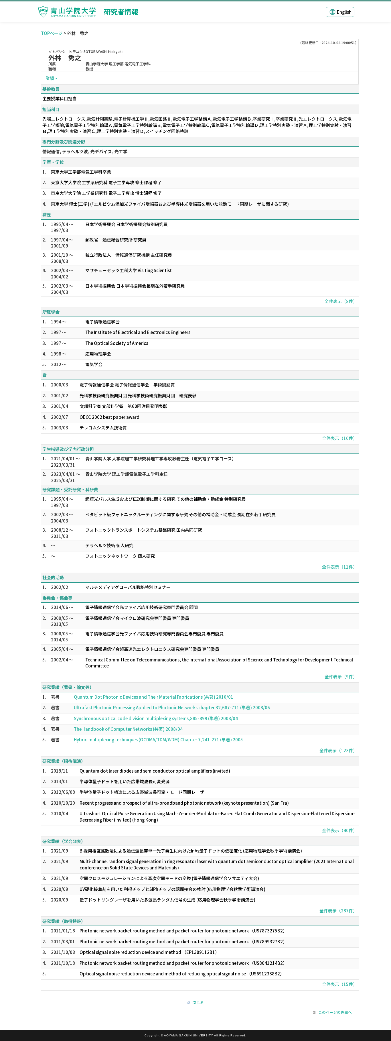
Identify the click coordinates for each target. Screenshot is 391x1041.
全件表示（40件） (339, 830)
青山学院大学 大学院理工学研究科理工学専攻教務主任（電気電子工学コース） (160, 458)
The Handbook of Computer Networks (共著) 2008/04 (128, 729)
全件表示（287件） (338, 911)
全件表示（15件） (339, 984)
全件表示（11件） (339, 567)
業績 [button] (50, 78)
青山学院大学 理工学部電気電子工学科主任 (126, 474)
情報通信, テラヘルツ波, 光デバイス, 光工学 (84, 151)
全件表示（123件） (338, 750)
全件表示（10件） (339, 438)
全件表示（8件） (341, 301)
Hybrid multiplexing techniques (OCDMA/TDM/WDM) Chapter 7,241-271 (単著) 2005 (158, 739)
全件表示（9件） (341, 676)
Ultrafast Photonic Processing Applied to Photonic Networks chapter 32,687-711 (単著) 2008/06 (172, 707)
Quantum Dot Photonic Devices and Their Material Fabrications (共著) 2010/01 (153, 697)
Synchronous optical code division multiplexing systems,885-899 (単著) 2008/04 (156, 718)
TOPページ (52, 33)
